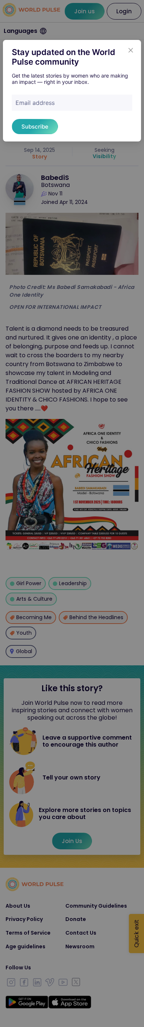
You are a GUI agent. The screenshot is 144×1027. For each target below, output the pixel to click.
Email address (35, 102)
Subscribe (34, 126)
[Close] (131, 50)
